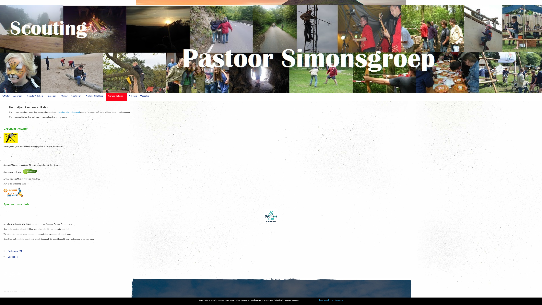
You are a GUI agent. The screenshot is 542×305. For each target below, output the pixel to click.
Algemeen (17, 96)
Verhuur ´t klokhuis (94, 96)
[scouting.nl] (13, 274)
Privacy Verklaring (10, 292)
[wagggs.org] (6, 273)
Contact (64, 96)
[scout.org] (19, 273)
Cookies (22, 292)
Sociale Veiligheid (35, 96)
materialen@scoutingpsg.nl (69, 112)
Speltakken (76, 96)
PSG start (6, 96)
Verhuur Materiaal (116, 96)
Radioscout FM (15, 251)
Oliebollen (144, 96)
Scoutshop (13, 257)
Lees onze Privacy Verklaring (331, 300)
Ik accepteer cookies (309, 300)
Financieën (51, 96)
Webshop (133, 96)
